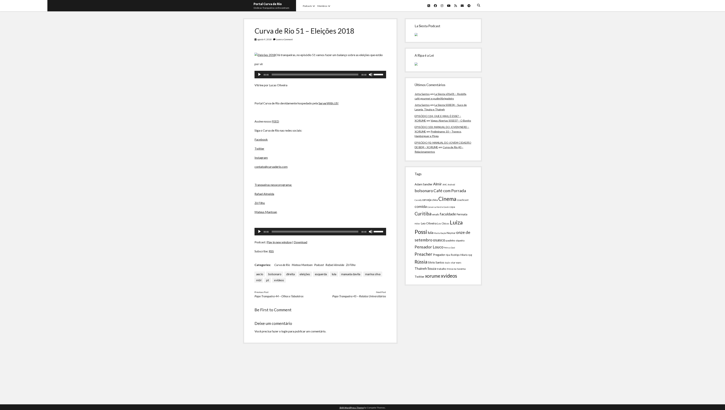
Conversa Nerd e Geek (438, 207)
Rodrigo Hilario (459, 254)
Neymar (451, 232)
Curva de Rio (282, 265)
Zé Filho (260, 203)
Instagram (261, 157)
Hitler (417, 223)
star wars (456, 262)
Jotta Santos (422, 94)
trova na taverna (456, 268)
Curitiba (423, 213)
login (284, 331)
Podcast (319, 265)
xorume (432, 276)
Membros (322, 6)
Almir (437, 184)
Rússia (421, 261)
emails (435, 214)
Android (451, 184)
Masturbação (440, 233)
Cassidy (418, 200)
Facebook (261, 139)
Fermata (462, 214)
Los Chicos (443, 223)
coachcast (463, 199)
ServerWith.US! (329, 103)
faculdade (448, 214)
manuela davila (350, 274)
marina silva (372, 274)
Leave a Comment (284, 39)
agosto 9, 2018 (264, 39)
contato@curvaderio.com (271, 166)
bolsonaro (274, 274)
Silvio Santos (436, 262)
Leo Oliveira (429, 223)
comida (421, 206)
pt (267, 280)
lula (334, 274)
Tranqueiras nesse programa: (273, 185)
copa (452, 206)
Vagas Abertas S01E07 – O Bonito (451, 120)
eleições (305, 274)
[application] (320, 74)
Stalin (447, 262)
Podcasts (307, 6)
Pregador (439, 254)
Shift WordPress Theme (351, 407)
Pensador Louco (429, 246)
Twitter (259, 148)
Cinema (447, 199)
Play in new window (279, 242)
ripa (448, 254)
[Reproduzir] (259, 74)
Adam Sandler (424, 184)
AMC (445, 184)
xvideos (279, 280)
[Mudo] (371, 74)
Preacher (423, 254)
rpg (470, 254)
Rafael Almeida (264, 194)
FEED (275, 121)
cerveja (426, 199)
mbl (258, 280)
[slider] (379, 74)
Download (300, 242)
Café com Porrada (449, 190)
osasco (439, 239)
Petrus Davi (449, 247)
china (435, 199)
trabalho (441, 268)
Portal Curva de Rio (268, 4)
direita (290, 274)
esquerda (321, 274)
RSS (271, 251)
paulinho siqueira (455, 240)
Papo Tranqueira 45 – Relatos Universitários (359, 296)
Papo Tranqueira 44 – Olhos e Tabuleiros (279, 296)
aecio (259, 274)
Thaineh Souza (425, 269)
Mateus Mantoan (266, 212)
